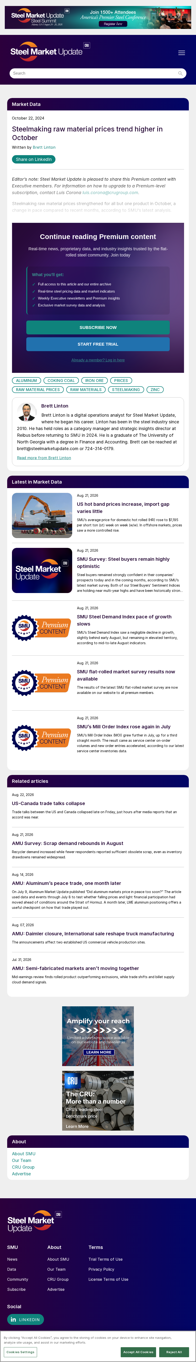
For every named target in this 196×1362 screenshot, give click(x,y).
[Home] (60, 51)
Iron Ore (94, 380)
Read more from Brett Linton (44, 457)
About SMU (24, 1153)
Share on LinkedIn (34, 159)
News (12, 1259)
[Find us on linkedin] (25, 1319)
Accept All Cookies (138, 1352)
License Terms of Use (108, 1279)
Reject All (174, 1352)
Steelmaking (126, 389)
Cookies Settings (20, 1352)
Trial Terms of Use (105, 1259)
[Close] (188, 1338)
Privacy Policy (101, 1269)
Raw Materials (86, 389)
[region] (98, 1346)
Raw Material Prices (38, 389)
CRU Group (23, 1167)
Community (17, 1279)
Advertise (21, 1173)
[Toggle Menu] (181, 53)
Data (11, 1269)
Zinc (155, 389)
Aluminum (26, 380)
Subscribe (16, 1289)
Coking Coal (61, 380)
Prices (121, 380)
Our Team (21, 1160)
